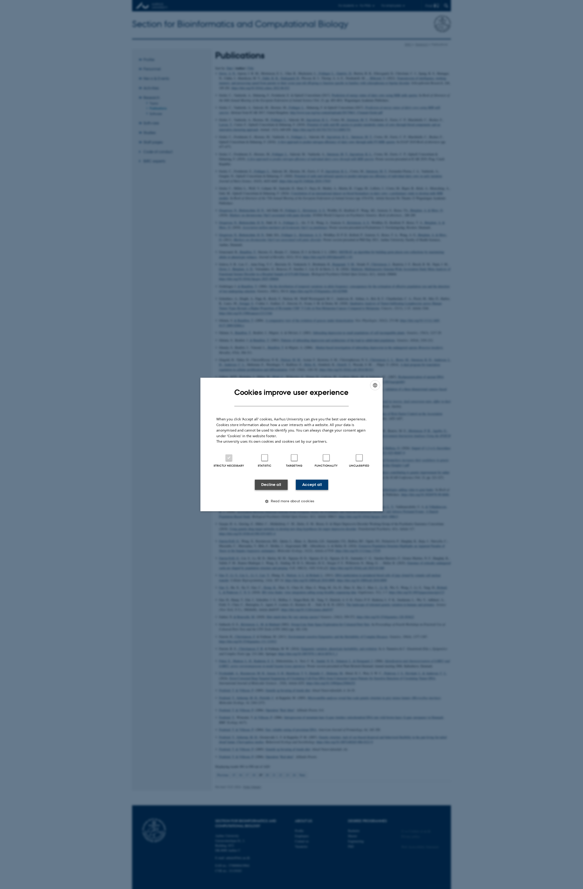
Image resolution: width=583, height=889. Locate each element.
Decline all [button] (271, 484)
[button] (291, 501)
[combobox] (375, 385)
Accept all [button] (312, 484)
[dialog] (291, 444)
